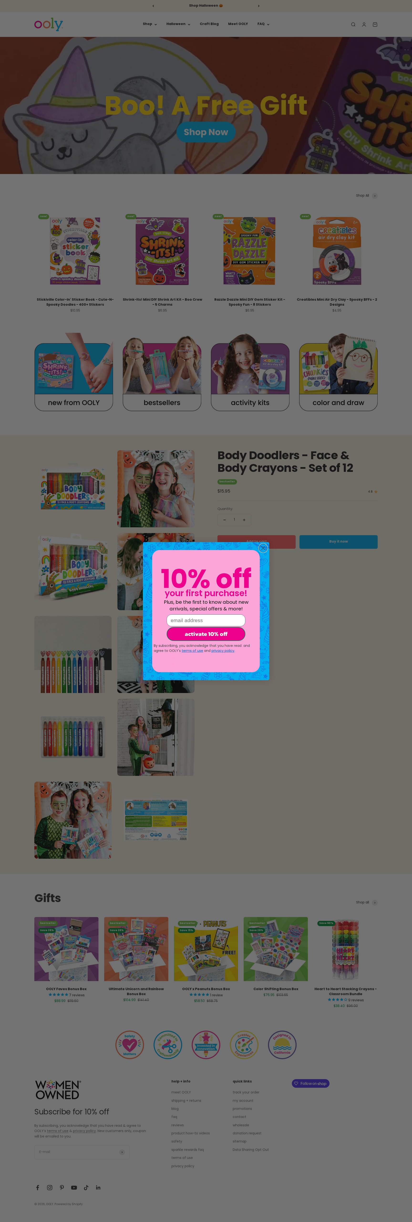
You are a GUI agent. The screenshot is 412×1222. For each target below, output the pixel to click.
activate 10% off (206, 634)
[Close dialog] (263, 548)
